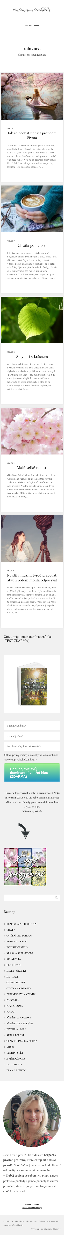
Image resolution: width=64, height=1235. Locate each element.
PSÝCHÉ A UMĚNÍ (16, 1029)
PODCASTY (12, 1000)
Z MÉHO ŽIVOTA (15, 1058)
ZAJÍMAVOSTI (14, 1064)
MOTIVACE (12, 976)
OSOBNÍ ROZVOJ (15, 982)
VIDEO (10, 1046)
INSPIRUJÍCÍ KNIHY (17, 947)
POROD (10, 1011)
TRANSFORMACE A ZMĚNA (21, 1041)
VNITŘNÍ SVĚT (14, 1052)
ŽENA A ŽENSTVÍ (16, 1070)
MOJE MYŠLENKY (16, 970)
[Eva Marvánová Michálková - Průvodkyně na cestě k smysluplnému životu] (32, 10)
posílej (15, 755)
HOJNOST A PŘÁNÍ (16, 941)
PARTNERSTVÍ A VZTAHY (20, 994)
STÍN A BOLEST (15, 1035)
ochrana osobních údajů (32, 1207)
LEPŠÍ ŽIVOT (13, 965)
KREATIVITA (13, 959)
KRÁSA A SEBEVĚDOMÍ (19, 953)
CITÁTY (10, 929)
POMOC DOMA (14, 1005)
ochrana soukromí (32, 1203)
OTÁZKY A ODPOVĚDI (18, 988)
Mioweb (57, 1228)
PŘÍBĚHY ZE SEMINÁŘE (19, 1023)
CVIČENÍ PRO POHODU (19, 935)
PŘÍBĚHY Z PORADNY (18, 1017)
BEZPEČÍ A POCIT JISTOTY (21, 923)
